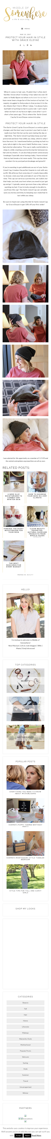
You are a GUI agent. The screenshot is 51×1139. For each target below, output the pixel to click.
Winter (25, 1093)
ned (31, 190)
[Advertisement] (25, 953)
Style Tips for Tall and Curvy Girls (25, 891)
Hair (25, 1015)
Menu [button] (27, 29)
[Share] (19, 45)
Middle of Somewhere (26, 13)
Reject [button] (27, 1136)
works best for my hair (37, 97)
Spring (25, 1063)
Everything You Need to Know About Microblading (25, 792)
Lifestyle (25, 1027)
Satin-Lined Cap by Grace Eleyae (20, 127)
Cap (35, 190)
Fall (25, 1009)
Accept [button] (18, 1136)
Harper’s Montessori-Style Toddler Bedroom (25, 858)
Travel (25, 1081)
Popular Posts (25, 1051)
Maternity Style (25, 1039)
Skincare (25, 1057)
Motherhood (26, 1045)
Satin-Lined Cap (23, 136)
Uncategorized (25, 1087)
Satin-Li (26, 190)
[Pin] (27, 45)
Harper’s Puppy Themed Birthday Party (25, 825)
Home (25, 1021)
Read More (36, 1135)
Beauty (30, 574)
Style (26, 1069)
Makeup (25, 1033)
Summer (25, 1075)
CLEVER (42, 458)
